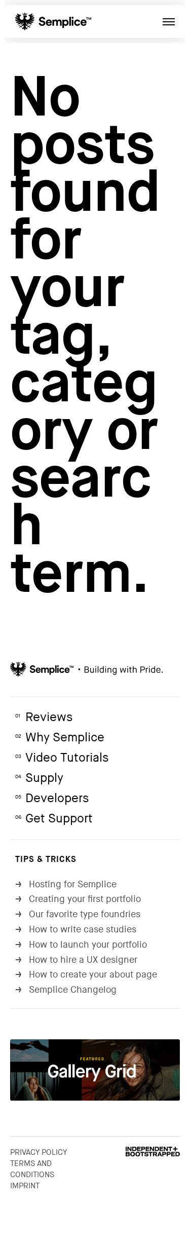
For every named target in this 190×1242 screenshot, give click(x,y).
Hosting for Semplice (66, 884)
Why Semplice (59, 737)
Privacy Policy (38, 1152)
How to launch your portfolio (81, 944)
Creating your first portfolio (78, 899)
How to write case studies (75, 929)
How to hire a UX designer (76, 960)
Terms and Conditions (32, 1169)
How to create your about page (86, 974)
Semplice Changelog (66, 990)
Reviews (43, 717)
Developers (52, 798)
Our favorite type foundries (77, 914)
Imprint (25, 1185)
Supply (39, 778)
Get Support (54, 818)
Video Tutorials (61, 757)
